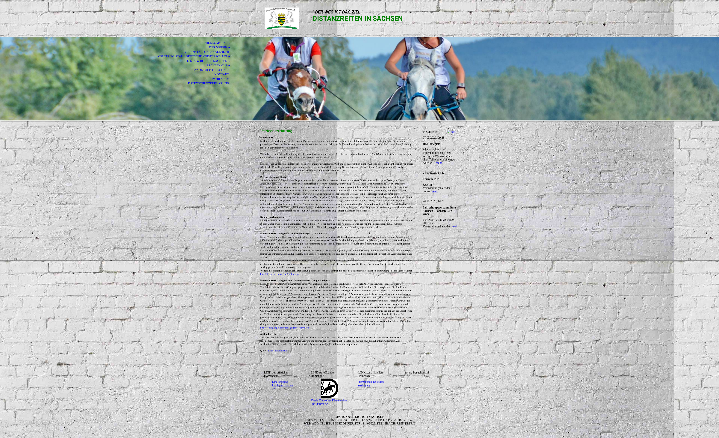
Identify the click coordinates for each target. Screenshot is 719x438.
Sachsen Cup (217, 65)
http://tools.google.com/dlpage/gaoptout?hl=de (284, 327)
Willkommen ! (215, 42)
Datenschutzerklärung (208, 83)
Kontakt (221, 74)
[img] (282, 18)
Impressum (220, 78)
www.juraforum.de (277, 350)
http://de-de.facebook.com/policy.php (279, 274)
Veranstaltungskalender (206, 51)
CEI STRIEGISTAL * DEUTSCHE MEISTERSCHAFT (192, 56)
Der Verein (218, 47)
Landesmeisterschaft (210, 69)
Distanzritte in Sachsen (207, 60)
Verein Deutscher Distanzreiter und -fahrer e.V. (329, 402)
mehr (439, 162)
